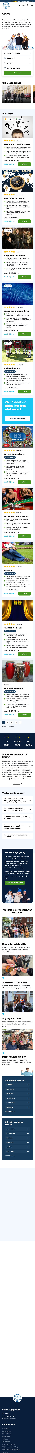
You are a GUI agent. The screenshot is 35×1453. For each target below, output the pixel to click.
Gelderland (10, 1098)
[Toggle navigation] (31, 5)
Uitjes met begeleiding (10, 1447)
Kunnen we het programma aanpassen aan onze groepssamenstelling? (14, 826)
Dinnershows (6, 1433)
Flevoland (10, 1089)
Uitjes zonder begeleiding (11, 1449)
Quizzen (5, 1439)
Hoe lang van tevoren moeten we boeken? (15, 836)
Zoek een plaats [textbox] (13, 53)
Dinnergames (6, 1431)
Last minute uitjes (8, 1444)
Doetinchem (12, 1205)
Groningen (10, 1102)
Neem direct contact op (14, 882)
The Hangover (12, 1207)
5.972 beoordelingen (27, 1)
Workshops (6, 1436)
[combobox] (17, 53)
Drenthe (9, 1084)
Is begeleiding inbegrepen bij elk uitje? (15, 817)
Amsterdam (10, 1129)
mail (6, 865)
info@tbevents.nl (10, 1418)
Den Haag (10, 1151)
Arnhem (9, 1147)
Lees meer (16, 784)
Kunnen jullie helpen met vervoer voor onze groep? (14, 809)
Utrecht (9, 1138)
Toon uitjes (17, 72)
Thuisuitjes (6, 1441)
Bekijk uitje (8, 164)
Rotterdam (10, 1133)
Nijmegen (9, 1142)
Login (23, 5)
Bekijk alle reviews (9, 1183)
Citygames (6, 1428)
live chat (21, 863)
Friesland (9, 1093)
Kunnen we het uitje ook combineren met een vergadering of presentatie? (15, 800)
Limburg (9, 1107)
